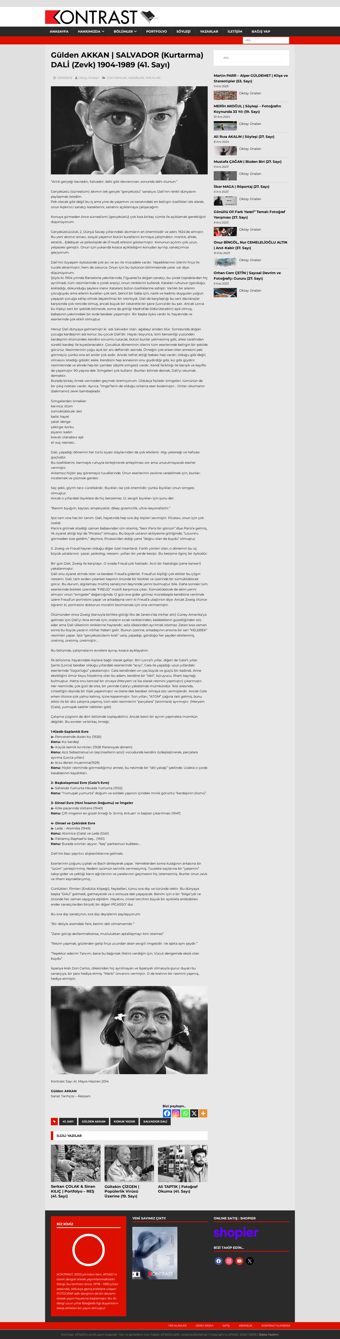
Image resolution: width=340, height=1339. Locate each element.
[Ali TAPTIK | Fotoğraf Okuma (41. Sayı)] (183, 1163)
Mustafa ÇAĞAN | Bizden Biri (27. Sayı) (247, 161)
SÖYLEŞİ (183, 31)
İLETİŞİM (235, 31)
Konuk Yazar (124, 1121)
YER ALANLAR (177, 1325)
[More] (203, 1113)
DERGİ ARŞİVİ (204, 1325)
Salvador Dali (155, 1121)
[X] (194, 1113)
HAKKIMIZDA (89, 31)
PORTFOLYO (156, 31)
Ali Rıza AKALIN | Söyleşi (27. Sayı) (244, 136)
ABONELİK (245, 1325)
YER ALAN (153, 78)
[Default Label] (239, 1261)
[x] (250, 1261)
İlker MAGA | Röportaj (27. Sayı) (241, 186)
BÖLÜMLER (123, 31)
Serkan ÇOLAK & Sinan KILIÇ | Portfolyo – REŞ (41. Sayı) (73, 1191)
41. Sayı (68, 1121)
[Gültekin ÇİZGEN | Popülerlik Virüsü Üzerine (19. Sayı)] (129, 1163)
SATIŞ (226, 1325)
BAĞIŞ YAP (261, 31)
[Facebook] (167, 1113)
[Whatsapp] (185, 1113)
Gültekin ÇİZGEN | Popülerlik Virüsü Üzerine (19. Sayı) (122, 1191)
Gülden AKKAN (93, 1121)
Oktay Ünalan (88, 78)
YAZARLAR (209, 31)
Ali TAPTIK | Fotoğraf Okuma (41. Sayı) (178, 1189)
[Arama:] (266, 40)
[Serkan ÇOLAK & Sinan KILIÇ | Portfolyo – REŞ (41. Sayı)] (76, 1163)
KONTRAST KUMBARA (276, 1325)
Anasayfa (59, 31)
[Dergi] (103, 22)
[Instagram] (176, 1113)
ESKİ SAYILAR (117, 78)
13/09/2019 (64, 78)
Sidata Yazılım (268, 1334)
